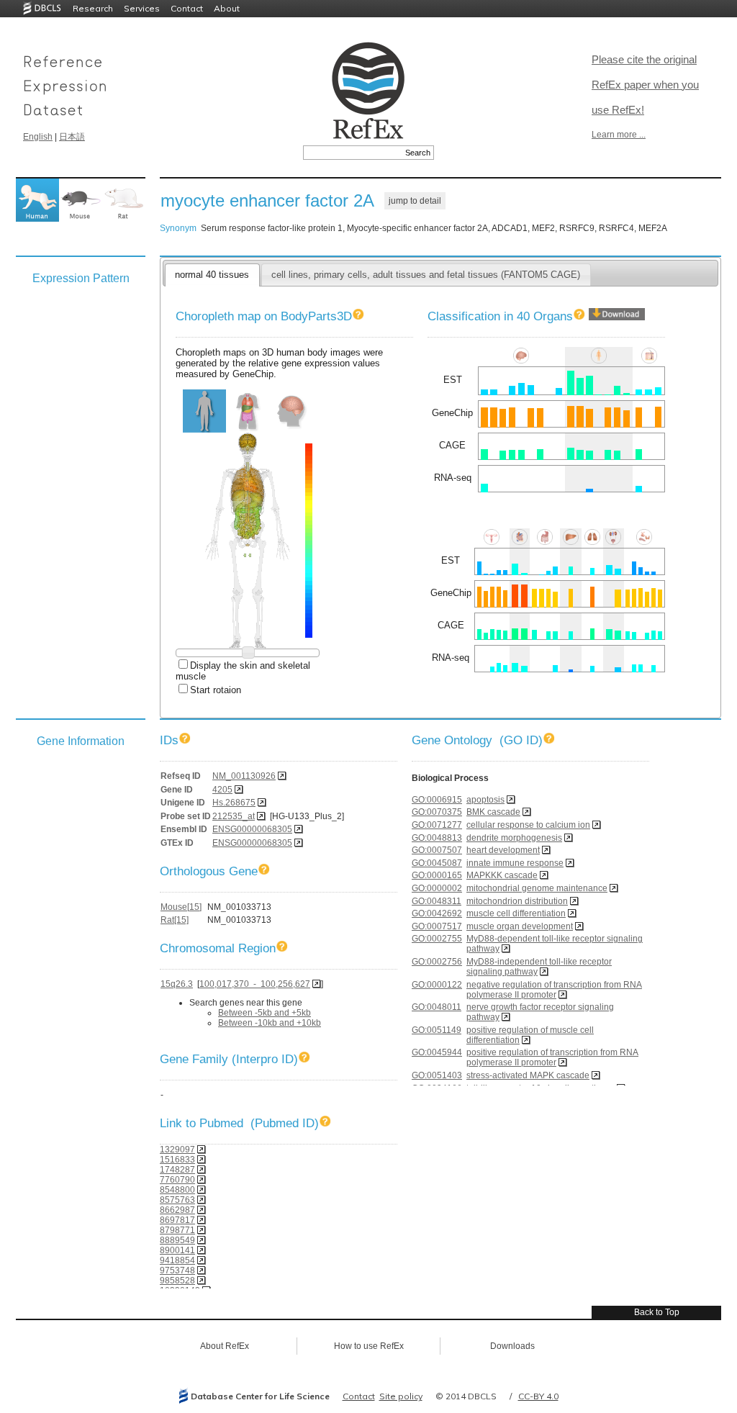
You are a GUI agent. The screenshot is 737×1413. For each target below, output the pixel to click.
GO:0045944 (437, 1052)
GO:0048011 (436, 1007)
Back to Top (656, 1312)
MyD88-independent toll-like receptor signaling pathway (539, 967)
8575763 (177, 1200)
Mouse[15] (181, 907)
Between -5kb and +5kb (264, 1013)
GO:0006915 (437, 800)
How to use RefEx (369, 1346)
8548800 (177, 1190)
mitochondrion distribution (517, 901)
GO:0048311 (436, 901)
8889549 (177, 1240)
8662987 (177, 1210)
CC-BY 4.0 (538, 1396)
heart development (503, 850)
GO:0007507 (437, 850)
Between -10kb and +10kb (269, 1023)
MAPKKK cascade (502, 875)
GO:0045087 (437, 863)
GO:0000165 (437, 875)
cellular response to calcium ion (528, 825)
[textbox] (352, 152)
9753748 (177, 1270)
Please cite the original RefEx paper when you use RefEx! (645, 84)
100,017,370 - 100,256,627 (254, 984)
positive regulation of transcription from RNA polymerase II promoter (552, 1057)
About (227, 8)
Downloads (512, 1346)
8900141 (177, 1250)
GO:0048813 (437, 838)
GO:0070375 (437, 812)
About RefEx (224, 1346)
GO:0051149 (436, 1030)
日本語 (72, 137)
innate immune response (515, 863)
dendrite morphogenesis (514, 838)
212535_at (233, 816)
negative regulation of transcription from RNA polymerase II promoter (554, 990)
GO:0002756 (437, 962)
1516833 (177, 1160)
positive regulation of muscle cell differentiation (530, 1035)
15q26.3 (176, 984)
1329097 (177, 1150)
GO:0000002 (437, 888)
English (38, 137)
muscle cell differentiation (516, 913)
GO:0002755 (437, 939)
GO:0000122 (437, 985)
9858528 (177, 1281)
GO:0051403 (437, 1075)
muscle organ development (519, 926)
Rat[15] (174, 920)
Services (142, 8)
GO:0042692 (437, 913)
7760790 (177, 1180)
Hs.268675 (234, 803)
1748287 (177, 1170)
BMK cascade (493, 812)
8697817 (177, 1220)
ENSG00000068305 (252, 829)
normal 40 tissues (212, 274)
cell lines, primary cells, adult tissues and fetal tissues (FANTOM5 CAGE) (425, 274)
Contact (187, 8)
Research (93, 8)
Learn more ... (619, 135)
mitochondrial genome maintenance (536, 888)
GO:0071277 (437, 825)
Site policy (400, 1396)
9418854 (177, 1260)
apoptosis (485, 800)
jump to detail (415, 201)
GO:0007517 (437, 926)
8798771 (177, 1230)
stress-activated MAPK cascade (527, 1075)
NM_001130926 (244, 776)
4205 (222, 790)
